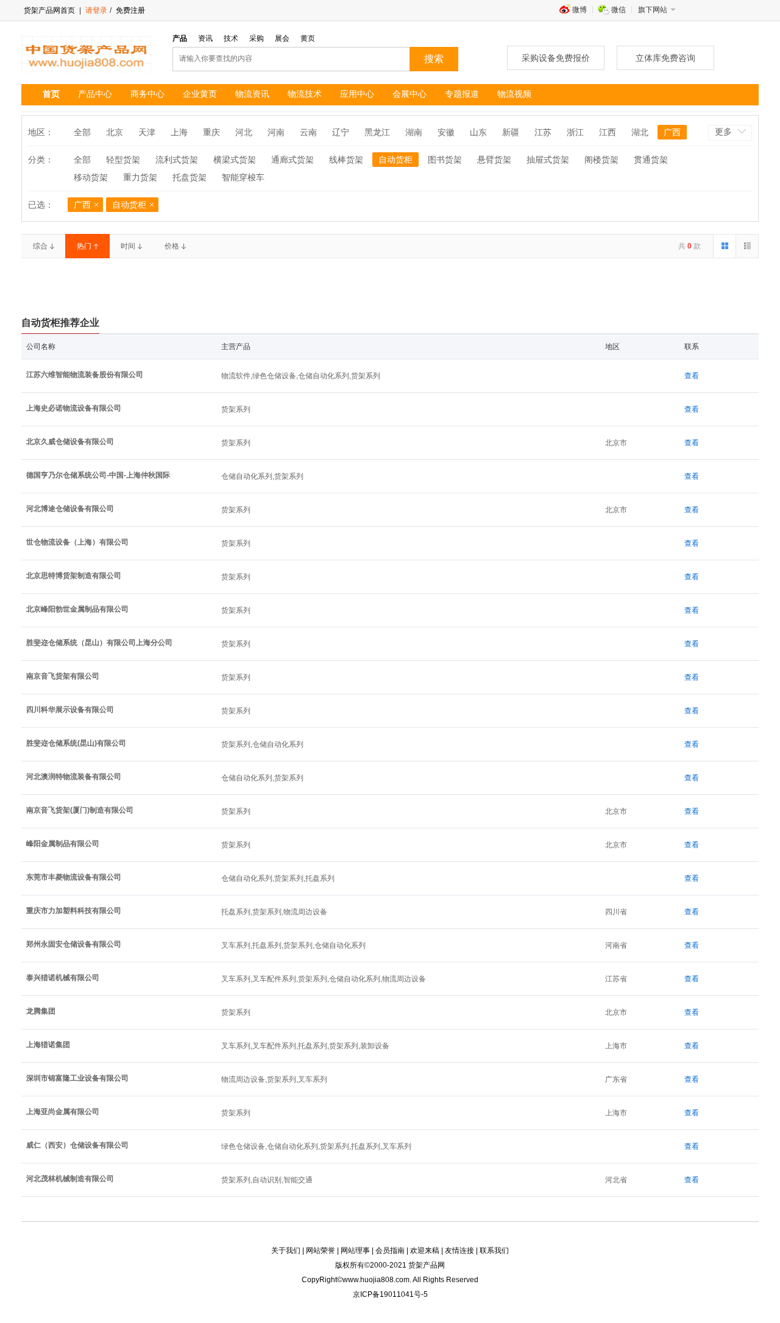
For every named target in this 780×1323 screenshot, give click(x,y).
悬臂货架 (494, 159)
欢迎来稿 (424, 1250)
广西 (672, 132)
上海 (179, 132)
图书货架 (445, 159)
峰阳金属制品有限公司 (62, 843)
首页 (51, 94)
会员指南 (390, 1250)
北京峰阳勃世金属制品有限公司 (77, 609)
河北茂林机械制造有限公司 (70, 1178)
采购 (256, 38)
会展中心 (409, 94)
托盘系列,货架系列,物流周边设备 (274, 912)
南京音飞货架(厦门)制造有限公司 (79, 810)
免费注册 (129, 10)
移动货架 (91, 177)
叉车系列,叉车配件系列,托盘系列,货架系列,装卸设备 (305, 1046)
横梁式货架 (234, 159)
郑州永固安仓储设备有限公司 (73, 944)
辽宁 (340, 132)
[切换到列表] (747, 246)
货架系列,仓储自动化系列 (262, 744)
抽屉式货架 (547, 159)
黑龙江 (377, 132)
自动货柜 (395, 159)
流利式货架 (176, 159)
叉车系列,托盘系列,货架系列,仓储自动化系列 (293, 945)
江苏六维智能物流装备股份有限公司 (84, 374)
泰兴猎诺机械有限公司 (62, 977)
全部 (82, 132)
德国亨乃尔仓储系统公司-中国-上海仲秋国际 (98, 475)
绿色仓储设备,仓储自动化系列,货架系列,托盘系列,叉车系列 (316, 1146)
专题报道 (462, 94)
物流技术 (305, 94)
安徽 (446, 132)
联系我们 (494, 1250)
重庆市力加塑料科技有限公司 (73, 910)
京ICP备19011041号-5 (390, 1294)
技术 (231, 38)
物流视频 (514, 94)
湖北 (639, 132)
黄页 (307, 38)
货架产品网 (426, 1265)
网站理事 (355, 1250)
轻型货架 (123, 159)
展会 (282, 38)
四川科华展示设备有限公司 (70, 709)
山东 (478, 132)
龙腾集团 (40, 1011)
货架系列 (235, 409)
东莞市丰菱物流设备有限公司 (73, 877)
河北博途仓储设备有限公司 (70, 508)
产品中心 (95, 94)
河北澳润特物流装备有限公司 (73, 776)
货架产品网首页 (49, 10)
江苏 (542, 132)
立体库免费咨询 (665, 58)
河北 (243, 132)
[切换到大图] (724, 246)
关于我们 (285, 1250)
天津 (146, 132)
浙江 (575, 132)
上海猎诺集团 (48, 1044)
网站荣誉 (320, 1250)
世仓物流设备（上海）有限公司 (77, 542)
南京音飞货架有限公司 (62, 676)
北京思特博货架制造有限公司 (73, 575)
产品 (179, 38)
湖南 (413, 132)
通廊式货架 (292, 159)
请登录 (96, 10)
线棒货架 (346, 159)
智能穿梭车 (243, 177)
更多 (723, 131)
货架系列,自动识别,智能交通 (267, 1180)
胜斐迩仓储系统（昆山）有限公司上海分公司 (99, 642)
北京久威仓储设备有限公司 (70, 441)
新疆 (510, 132)
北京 (114, 132)
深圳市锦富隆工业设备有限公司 (77, 1078)
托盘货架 (189, 177)
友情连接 (459, 1250)
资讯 (205, 38)
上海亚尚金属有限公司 (62, 1111)
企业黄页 (200, 94)
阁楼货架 (601, 159)
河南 (276, 132)
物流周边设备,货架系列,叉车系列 (274, 1079)
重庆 (211, 132)
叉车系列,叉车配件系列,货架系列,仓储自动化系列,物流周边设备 (323, 979)
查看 (691, 376)
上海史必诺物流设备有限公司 (73, 408)
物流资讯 (252, 94)
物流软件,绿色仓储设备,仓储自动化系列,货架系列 (300, 376)
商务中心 (147, 94)
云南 (308, 132)
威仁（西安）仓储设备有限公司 (77, 1145)
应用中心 (357, 94)
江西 (607, 132)
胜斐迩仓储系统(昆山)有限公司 (76, 743)
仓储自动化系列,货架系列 (262, 476)
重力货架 (140, 177)
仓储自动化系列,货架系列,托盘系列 (278, 878)
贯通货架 (651, 159)
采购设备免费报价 (556, 58)
